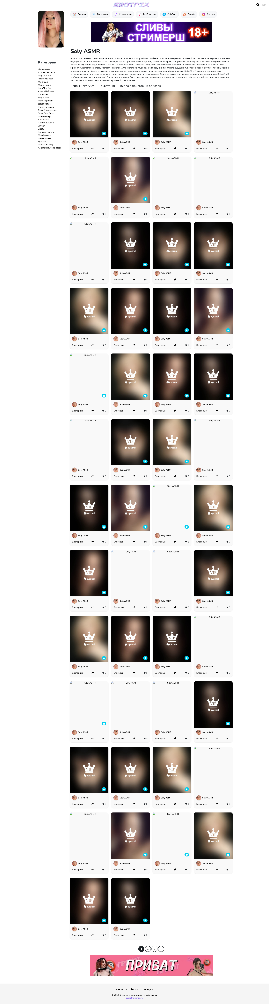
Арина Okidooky (46, 72)
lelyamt (41, 125)
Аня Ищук (43, 119)
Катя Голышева (46, 122)
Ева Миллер (44, 116)
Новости (122, 989)
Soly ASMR (43, 97)
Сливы (136, 989)
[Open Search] (257, 4)
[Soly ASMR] (89, 114)
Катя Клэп (43, 94)
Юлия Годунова (46, 107)
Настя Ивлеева (45, 78)
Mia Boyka (43, 82)
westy (41, 128)
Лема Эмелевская (47, 110)
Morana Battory (45, 144)
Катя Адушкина (46, 132)
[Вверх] (261, 996)
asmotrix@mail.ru (134, 997)
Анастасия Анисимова (49, 147)
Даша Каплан (45, 103)
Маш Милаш (44, 135)
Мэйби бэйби (45, 85)
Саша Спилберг (46, 113)
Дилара (42, 141)
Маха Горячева (46, 100)
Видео (149, 989)
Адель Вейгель (46, 91)
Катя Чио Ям (44, 88)
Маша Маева (44, 138)
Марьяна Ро (44, 75)
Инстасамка (44, 69)
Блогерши (77, 148)
